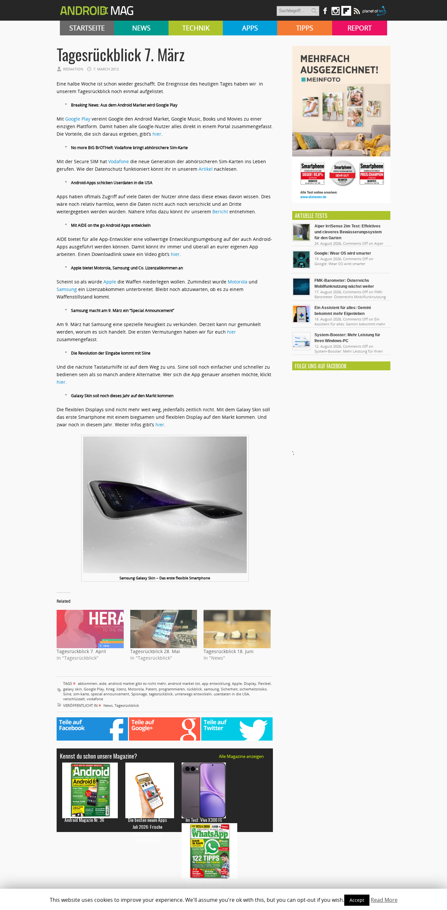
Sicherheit (229, 689)
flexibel (264, 683)
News (141, 28)
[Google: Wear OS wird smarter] (301, 267)
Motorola (237, 282)
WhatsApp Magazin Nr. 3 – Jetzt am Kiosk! (204, 884)
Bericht (220, 211)
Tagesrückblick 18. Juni (229, 651)
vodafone (95, 698)
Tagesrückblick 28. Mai (155, 651)
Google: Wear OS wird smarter (342, 253)
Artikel (206, 169)
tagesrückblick (161, 693)
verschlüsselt (74, 698)
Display (250, 683)
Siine (67, 693)
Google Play (77, 119)
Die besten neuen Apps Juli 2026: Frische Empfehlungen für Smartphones (147, 830)
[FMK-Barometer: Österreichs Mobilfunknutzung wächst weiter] (301, 294)
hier (156, 134)
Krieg (110, 689)
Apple (109, 282)
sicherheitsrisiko (253, 689)
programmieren (172, 689)
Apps (250, 28)
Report (360, 28)
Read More (384, 899)
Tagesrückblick (127, 705)
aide (102, 683)
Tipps (304, 28)
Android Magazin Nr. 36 (84, 819)
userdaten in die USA (231, 693)
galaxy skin (72, 689)
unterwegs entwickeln (193, 693)
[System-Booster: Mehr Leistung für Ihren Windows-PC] (301, 349)
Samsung (67, 289)
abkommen (87, 683)
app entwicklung (216, 683)
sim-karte (81, 693)
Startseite (87, 28)
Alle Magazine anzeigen (241, 756)
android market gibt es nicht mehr (137, 683)
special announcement (110, 693)
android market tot (184, 683)
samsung (211, 689)
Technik (195, 28)
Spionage (139, 693)
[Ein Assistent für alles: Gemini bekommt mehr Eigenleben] (301, 321)
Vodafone (118, 161)
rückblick (194, 689)
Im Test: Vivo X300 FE (204, 819)
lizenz (121, 689)
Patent (151, 689)
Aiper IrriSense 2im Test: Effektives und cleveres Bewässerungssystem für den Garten (348, 232)
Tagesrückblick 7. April (81, 651)
